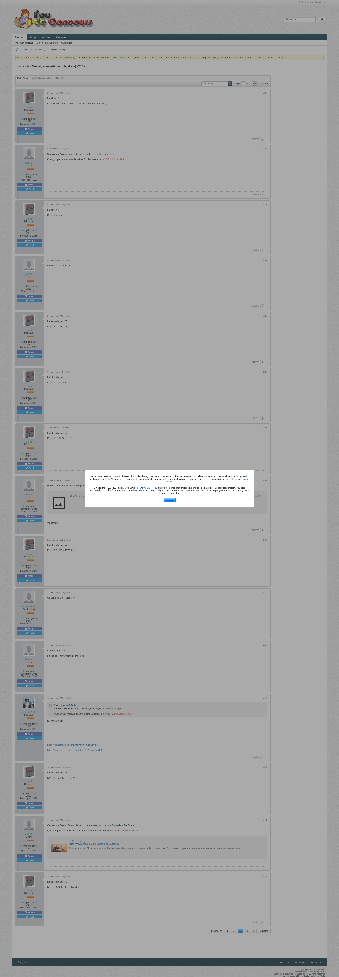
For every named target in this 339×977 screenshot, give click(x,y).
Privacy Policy (149, 487)
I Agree (169, 500)
